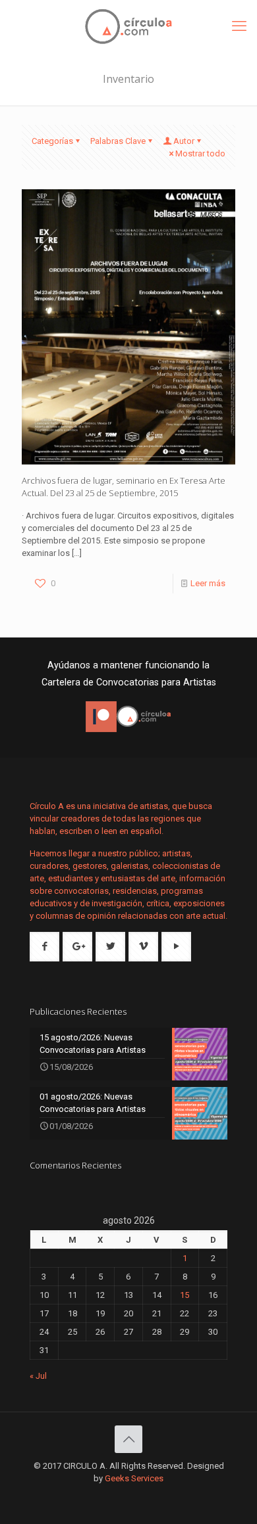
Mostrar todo (200, 153)
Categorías (52, 141)
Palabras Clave (118, 141)
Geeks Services (134, 1478)
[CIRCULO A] (128, 26)
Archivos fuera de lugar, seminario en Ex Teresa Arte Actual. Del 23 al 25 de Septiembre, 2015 (123, 486)
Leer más (207, 583)
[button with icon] (44, 946)
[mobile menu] (239, 26)
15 (184, 1295)
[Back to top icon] (128, 1439)
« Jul (38, 1376)
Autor (183, 141)
